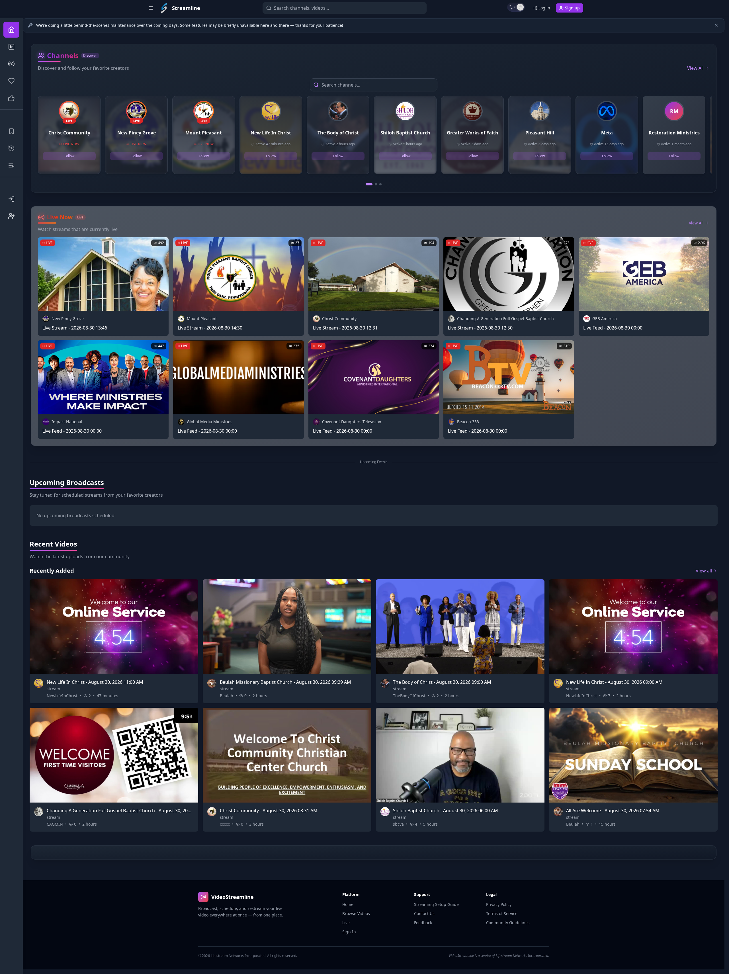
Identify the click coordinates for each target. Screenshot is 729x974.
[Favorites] (11, 81)
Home (347, 904)
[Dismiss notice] (716, 25)
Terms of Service (501, 913)
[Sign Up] (11, 216)
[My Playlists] (11, 165)
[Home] (11, 30)
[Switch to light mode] (516, 7)
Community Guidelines (508, 922)
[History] (11, 148)
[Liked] (11, 98)
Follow (69, 156)
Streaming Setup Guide (436, 904)
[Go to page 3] (380, 184)
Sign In (349, 931)
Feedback (423, 922)
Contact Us (424, 913)
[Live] (11, 64)
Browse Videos (356, 913)
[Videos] (11, 47)
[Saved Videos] (11, 131)
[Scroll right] (709, 137)
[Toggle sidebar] (151, 8)
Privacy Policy (498, 904)
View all (704, 571)
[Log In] (11, 199)
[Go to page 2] (376, 184)
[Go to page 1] (369, 184)
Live (346, 922)
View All (695, 68)
